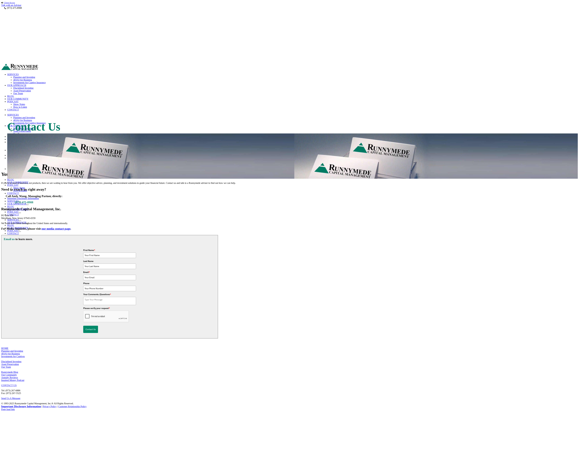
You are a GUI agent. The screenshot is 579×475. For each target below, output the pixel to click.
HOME (4, 348)
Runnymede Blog (9, 372)
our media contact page (55, 228)
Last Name (88, 261)
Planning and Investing (12, 351)
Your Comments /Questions (97, 294)
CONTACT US (9, 385)
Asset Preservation (10, 364)
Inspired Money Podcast (12, 380)
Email (86, 272)
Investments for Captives (13, 356)
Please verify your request (96, 308)
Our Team (6, 367)
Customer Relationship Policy (72, 406)
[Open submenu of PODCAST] (20, 212)
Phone (86, 283)
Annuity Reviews (9, 377)
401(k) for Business (10, 353)
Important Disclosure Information (21, 406)
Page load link (8, 409)
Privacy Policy (50, 406)
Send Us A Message (10, 398)
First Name (89, 250)
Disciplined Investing (11, 361)
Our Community (9, 375)
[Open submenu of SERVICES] (20, 220)
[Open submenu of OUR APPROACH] (27, 204)
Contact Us (90, 329)
